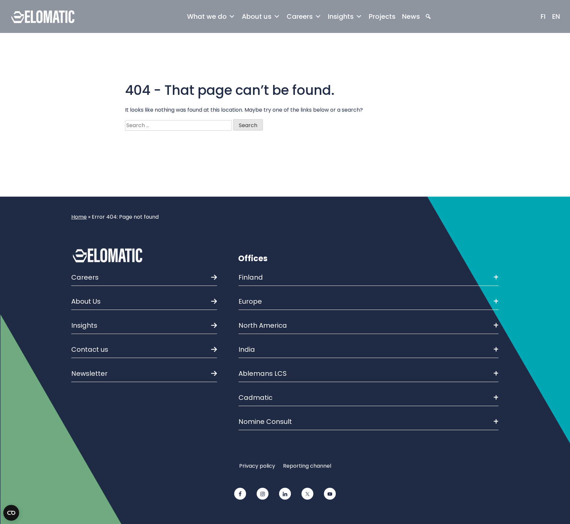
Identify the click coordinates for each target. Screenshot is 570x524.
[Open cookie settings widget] (11, 513)
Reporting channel (307, 466)
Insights (341, 16)
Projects (382, 16)
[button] (428, 17)
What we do (207, 16)
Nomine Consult (265, 421)
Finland (250, 277)
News (411, 16)
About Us (86, 301)
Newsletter (89, 373)
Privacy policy (257, 466)
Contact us (89, 349)
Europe (250, 301)
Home (79, 217)
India (246, 349)
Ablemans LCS (262, 373)
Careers (300, 16)
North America (262, 325)
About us (256, 16)
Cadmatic (255, 397)
